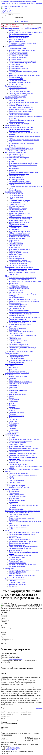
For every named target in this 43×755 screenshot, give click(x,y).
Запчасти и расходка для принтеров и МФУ (19, 127)
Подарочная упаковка (16, 358)
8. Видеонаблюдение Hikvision (19, 231)
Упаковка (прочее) (15, 482)
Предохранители (14, 408)
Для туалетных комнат (16, 292)
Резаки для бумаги (15, 342)
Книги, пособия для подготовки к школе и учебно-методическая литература (23, 547)
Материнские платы (16, 177)
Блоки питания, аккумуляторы (19, 249)
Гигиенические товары (16, 285)
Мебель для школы (15, 550)
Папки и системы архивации (19, 310)
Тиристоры (12, 428)
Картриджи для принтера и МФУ (16, 152)
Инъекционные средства (17, 443)
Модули (11, 403)
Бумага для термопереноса (18, 57)
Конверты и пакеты (15, 77)
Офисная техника (11, 326)
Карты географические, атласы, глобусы (22, 299)
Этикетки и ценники (16, 84)
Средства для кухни (15, 89)
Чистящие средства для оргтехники (21, 351)
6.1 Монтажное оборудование (19, 222)
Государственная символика (18, 287)
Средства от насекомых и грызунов (21, 93)
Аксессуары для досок (16, 100)
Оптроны (12, 407)
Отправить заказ (7, 735)
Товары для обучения (16, 561)
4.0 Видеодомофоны (16, 211)
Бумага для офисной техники (19, 279)
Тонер (11, 141)
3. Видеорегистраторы (16, 206)
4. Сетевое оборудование (17, 210)
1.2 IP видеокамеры (15, 199)
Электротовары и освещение (14, 579)
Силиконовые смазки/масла (18, 514)
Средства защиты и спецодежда (19, 91)
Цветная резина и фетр (16, 509)
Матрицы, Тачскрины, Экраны (19, 181)
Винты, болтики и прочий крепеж (20, 382)
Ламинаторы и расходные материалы (21, 331)
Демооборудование (11, 98)
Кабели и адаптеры (15, 573)
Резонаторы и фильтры (16, 416)
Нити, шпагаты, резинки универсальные (23, 475)
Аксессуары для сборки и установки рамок (23, 102)
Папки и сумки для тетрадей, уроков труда (23, 552)
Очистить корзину (21, 21)
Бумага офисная (14, 64)
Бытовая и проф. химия (13, 86)
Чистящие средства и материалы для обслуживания (22, 511)
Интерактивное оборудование (19, 113)
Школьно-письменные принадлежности (22, 564)
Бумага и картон (14, 491)
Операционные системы (17, 371)
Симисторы (13, 421)
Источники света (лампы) (17, 582)
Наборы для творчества (17, 500)
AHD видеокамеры (15, 242)
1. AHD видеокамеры (16, 195)
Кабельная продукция (16, 258)
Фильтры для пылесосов (17, 150)
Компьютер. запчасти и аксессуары (17, 158)
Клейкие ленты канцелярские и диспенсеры (24, 301)
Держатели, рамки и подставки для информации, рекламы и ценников (21, 108)
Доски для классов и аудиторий (19, 543)
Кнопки (11, 398)
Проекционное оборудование (19, 115)
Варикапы (12, 378)
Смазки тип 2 (13, 516)
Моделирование (14, 498)
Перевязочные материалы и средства (21, 450)
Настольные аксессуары (17, 308)
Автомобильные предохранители (20, 34)
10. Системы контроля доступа (19, 201)
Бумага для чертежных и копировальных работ (25, 281)
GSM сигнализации (15, 245)
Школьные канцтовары (17, 566)
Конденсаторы (14, 400)
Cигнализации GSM (16, 244)
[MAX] (14, 6)
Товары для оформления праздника (21, 360)
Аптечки (12, 437)
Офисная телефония (15, 333)
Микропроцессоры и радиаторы (20, 183)
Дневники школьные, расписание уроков (23, 541)
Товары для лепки (15, 559)
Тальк (11, 529)
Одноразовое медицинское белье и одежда (23, 448)
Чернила (12, 145)
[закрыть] (39, 708)
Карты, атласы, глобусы (17, 545)
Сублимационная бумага (17, 80)
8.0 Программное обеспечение (19, 233)
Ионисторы (13, 392)
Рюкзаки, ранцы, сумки (17, 557)
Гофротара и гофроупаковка (18, 473)
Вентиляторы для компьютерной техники (23, 165)
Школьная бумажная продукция (19, 82)
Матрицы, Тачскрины (16, 179)
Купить (4, 616)
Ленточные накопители (17, 175)
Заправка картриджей (12, 125)
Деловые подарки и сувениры (19, 355)
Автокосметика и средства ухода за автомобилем (25, 32)
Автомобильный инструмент (19, 36)
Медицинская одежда (16, 444)
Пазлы (11, 503)
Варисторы (12, 380)
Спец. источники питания (18, 265)
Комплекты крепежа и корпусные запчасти (23, 172)
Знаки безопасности (15, 256)
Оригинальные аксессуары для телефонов (19, 267)
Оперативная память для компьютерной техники (25, 186)
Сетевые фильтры (15, 190)
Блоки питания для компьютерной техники (23, 163)
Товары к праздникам (16, 362)
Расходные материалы (16, 412)
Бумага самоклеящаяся (16, 66)
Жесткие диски (14, 168)
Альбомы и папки (15, 538)
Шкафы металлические (17, 322)
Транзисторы (13, 430)
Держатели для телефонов (18, 270)
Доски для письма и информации (20, 111)
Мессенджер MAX (35, 28)
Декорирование (14, 493)
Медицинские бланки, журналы (20, 446)
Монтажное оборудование (18, 260)
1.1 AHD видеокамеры (16, 197)
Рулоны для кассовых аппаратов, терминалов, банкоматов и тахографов (24, 318)
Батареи (11, 161)
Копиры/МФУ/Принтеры (13, 192)
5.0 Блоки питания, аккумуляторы (20, 217)
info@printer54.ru (6, 12)
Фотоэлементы (14, 432)
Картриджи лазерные (16, 154)
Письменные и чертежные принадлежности (24, 312)
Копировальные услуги (17, 486)
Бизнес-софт (13, 369)
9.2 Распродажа (14, 240)
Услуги (7, 484)
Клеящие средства (15, 303)
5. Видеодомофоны (15, 215)
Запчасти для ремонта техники (19, 131)
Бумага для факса (15, 59)
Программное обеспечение (14, 364)
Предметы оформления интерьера (20, 313)
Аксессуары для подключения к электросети (24, 570)
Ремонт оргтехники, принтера (19, 487)
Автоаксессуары (14, 30)
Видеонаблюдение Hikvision (18, 253)
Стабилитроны (14, 423)
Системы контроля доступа (18, 263)
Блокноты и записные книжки (19, 539)
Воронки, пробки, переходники (15, 97)
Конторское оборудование (18, 305)
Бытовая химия (14, 283)
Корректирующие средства (18, 306)
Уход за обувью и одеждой (18, 95)
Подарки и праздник (12, 353)
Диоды (11, 389)
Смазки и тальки (10, 434)
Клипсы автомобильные (17, 41)
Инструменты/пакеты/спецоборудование (19, 149)
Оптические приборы (16, 577)
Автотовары (9, 28)
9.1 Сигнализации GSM (17, 238)
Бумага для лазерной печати (18, 54)
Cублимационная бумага (17, 48)
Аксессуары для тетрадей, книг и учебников (24, 532)
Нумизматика (13, 502)
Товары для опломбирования (19, 346)
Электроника (9, 568)
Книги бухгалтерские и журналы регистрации (24, 75)
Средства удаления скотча (17, 527)
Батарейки (12, 581)
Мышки (11, 184)
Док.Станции (13, 166)
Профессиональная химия (17, 88)
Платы (11, 188)
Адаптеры (12, 159)
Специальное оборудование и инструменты (24, 140)
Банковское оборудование (17, 328)
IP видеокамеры (14, 247)
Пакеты (11, 477)
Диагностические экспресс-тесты (20, 441)
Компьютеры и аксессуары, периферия (22, 575)
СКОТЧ (11, 478)
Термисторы (13, 425)
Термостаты (13, 426)
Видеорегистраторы (15, 254)
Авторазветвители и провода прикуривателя (24, 269)
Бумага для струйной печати (18, 55)
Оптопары (12, 405)
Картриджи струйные (16, 156)
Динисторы (13, 387)
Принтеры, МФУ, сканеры (18, 340)
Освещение (13, 586)
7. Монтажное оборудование (18, 226)
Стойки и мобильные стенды (19, 123)
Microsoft (12, 365)
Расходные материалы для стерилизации (22, 453)
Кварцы (11, 396)
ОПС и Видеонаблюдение (14, 193)
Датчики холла (14, 385)
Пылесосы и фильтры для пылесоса (17, 373)
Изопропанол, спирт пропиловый (20, 512)
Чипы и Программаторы (17, 147)
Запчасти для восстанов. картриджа (21, 129)
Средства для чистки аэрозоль (19, 525)
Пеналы (11, 554)
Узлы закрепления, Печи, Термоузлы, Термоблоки (22, 469)
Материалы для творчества (18, 496)
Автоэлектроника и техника (18, 37)
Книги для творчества (16, 494)
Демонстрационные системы (19, 106)
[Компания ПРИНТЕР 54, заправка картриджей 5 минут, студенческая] (5, 8)
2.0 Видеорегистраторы (17, 204)
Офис (7, 276)
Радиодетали (9, 374)
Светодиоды (13, 419)
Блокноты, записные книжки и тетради (22, 278)
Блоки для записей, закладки (18, 52)
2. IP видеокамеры (15, 202)
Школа (7, 530)
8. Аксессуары (14, 229)
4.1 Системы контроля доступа (19, 213)
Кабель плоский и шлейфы (18, 394)
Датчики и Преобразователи (18, 383)
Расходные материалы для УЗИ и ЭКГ (22, 455)
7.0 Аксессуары (14, 227)
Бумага (7, 46)
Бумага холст (13, 70)
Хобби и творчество (11, 489)
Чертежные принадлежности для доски (22, 321)
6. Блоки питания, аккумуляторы (20, 218)
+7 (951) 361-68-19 (7, 10)
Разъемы (12, 410)
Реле (10, 417)
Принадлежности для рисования (20, 555)
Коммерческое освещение (17, 584)
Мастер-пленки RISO (16, 79)
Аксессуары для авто (16, 39)
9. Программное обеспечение (19, 235)
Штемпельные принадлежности (20, 324)
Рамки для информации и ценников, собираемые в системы (21, 121)
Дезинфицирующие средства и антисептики (24, 439)
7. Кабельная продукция (17, 224)
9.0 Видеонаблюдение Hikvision (19, 236)
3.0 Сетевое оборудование (18, 208)
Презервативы (14, 451)
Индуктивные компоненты (18, 391)
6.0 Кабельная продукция (17, 220)
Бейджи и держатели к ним (18, 104)
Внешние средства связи (17, 572)
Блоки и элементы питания (18, 376)
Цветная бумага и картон (17, 563)
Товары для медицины (12, 435)
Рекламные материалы (16, 315)
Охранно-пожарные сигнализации (20, 261)
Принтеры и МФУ (15, 339)
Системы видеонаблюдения (18, 344)
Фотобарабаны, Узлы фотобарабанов (21, 143)
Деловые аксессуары (16, 290)
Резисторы (12, 414)
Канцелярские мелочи (16, 297)
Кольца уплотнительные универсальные (22, 43)
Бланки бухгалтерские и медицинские (22, 50)
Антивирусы (13, 367)
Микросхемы (13, 401)
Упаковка (8, 471)
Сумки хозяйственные (16, 480)
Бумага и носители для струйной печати (22, 63)
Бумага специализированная (18, 68)
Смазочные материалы (16, 45)
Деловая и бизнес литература (19, 288)
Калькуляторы (13, 330)
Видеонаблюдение (15, 251)
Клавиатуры (13, 170)
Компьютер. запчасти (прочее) (19, 174)
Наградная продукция (16, 356)
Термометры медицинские (18, 464)
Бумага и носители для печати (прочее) (22, 61)
